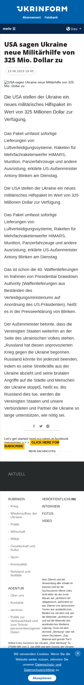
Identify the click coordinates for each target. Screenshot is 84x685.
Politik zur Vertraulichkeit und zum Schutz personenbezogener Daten (25, 624)
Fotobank (51, 17)
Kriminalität (18, 564)
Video (47, 521)
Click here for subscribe (31, 444)
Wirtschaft (17, 531)
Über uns (17, 595)
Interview (51, 506)
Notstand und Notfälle (20, 573)
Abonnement (32, 17)
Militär (14, 539)
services (16, 610)
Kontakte (17, 602)
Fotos (47, 513)
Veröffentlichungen (61, 499)
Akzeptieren (42, 678)
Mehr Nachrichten (42, 451)
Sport (14, 557)
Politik (14, 524)
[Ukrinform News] (42, 8)
